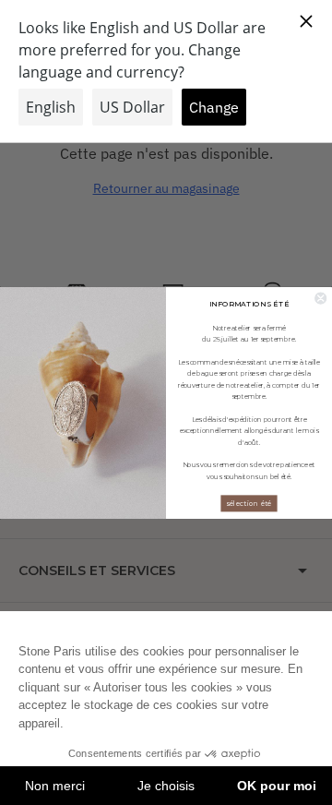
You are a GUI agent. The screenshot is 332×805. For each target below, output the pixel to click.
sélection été (248, 503)
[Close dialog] (320, 298)
